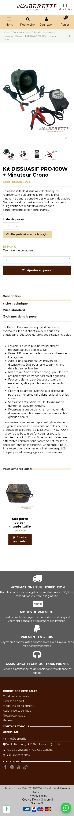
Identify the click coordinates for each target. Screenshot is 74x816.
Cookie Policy (31, 799)
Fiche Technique (15, 303)
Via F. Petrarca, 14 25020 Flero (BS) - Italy (33, 744)
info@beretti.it (16, 738)
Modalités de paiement (18, 706)
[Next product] (69, 36)
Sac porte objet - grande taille (20, 522)
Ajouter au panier (40, 270)
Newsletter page (14, 715)
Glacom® (47, 799)
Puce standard (14, 310)
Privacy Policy (38, 795)
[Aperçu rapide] (32, 481)
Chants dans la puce (21, 316)
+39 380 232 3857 (17, 749)
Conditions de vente (16, 696)
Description (12, 296)
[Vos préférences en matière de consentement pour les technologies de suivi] (6, 809)
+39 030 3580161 (42, 749)
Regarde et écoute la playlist (29, 234)
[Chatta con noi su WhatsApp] (66, 808)
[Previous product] (67, 36)
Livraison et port (13, 701)
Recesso (8, 720)
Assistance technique (17, 710)
